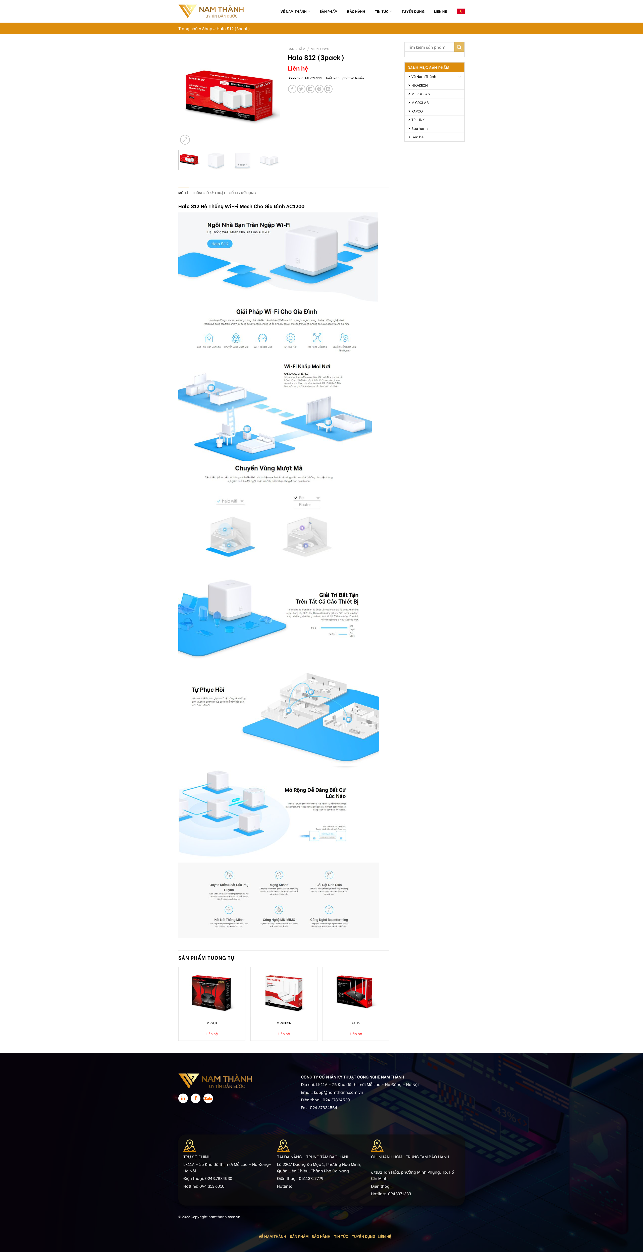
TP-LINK (418, 119)
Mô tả (183, 192)
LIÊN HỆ (384, 1236)
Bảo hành (356, 11)
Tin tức (382, 11)
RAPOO (417, 110)
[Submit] (459, 47)
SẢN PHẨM (299, 1236)
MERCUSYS (420, 93)
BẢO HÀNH (321, 1236)
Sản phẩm (329, 11)
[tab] (183, 193)
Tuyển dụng (413, 11)
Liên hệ (440, 11)
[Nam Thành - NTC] (211, 11)
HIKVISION (419, 85)
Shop (207, 28)
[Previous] (186, 95)
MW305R (284, 1022)
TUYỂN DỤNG (364, 1236)
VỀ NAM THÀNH (272, 1236)
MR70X (211, 1022)
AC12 (355, 1022)
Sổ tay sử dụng (242, 192)
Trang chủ (188, 28)
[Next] (271, 95)
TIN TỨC (341, 1236)
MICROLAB (420, 102)
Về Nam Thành (294, 11)
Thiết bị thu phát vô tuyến (344, 78)
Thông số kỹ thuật (209, 192)
